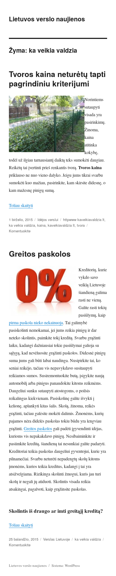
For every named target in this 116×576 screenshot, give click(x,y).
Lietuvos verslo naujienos (47, 18)
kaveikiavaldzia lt (61, 225)
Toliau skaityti (21, 205)
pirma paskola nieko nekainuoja (36, 322)
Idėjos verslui (47, 219)
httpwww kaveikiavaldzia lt (83, 219)
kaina (41, 225)
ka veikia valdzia (22, 225)
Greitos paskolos (40, 253)
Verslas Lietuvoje (56, 539)
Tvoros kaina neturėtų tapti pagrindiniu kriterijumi (57, 78)
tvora (81, 225)
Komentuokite (19, 230)
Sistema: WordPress (66, 565)
